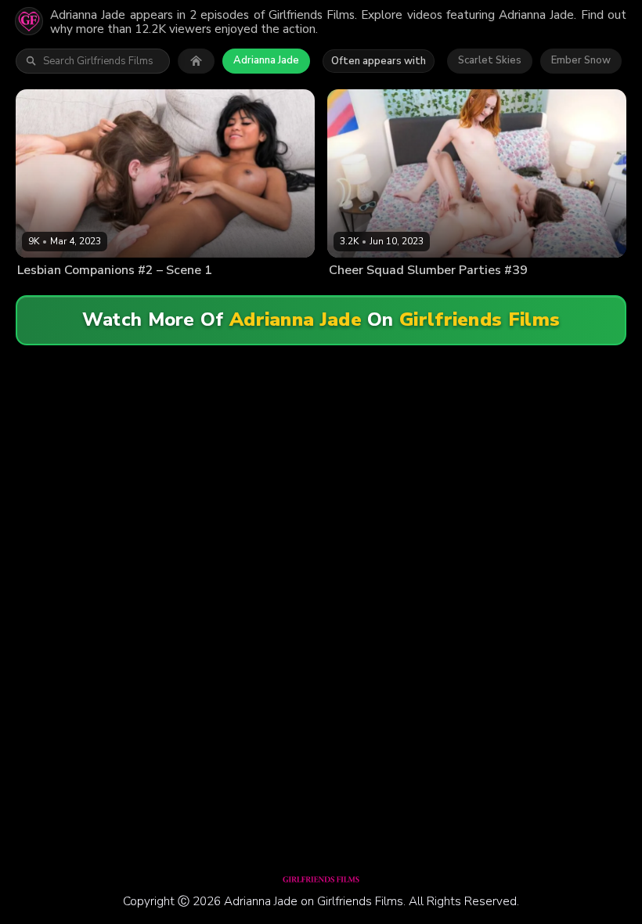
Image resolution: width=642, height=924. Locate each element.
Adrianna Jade (266, 60)
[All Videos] (196, 61)
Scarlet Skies (489, 60)
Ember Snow (581, 60)
